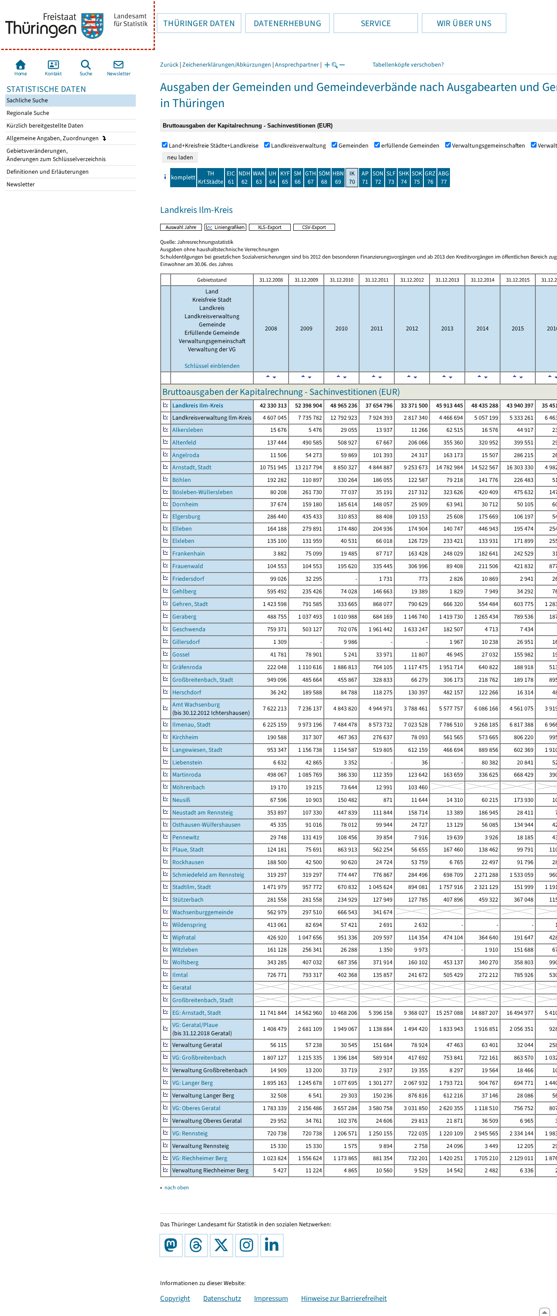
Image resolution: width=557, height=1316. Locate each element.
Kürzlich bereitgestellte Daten (44, 125)
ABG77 (443, 177)
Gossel (181, 654)
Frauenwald (187, 566)
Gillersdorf (186, 642)
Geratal (181, 987)
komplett (183, 177)
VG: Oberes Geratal (196, 1108)
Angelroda (185, 455)
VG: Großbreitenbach (199, 1057)
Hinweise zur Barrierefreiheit (344, 1298)
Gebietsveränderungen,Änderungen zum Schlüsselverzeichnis (55, 155)
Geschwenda (188, 629)
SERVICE (362, 23)
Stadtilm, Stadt (191, 887)
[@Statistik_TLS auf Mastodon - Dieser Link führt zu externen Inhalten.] (172, 1245)
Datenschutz (222, 1298)
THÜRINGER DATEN (196, 23)
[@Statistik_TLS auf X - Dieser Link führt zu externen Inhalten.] (223, 1245)
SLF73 (391, 177)
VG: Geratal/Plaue (195, 1025)
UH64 (272, 177)
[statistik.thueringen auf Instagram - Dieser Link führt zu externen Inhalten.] (248, 1245)
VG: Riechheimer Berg (199, 1158)
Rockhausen (188, 862)
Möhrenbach (188, 787)
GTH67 (310, 177)
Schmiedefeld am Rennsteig (208, 875)
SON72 (377, 177)
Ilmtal (180, 975)
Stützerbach (188, 899)
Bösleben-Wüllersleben (202, 492)
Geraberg (184, 617)
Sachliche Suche (26, 100)
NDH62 (244, 177)
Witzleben (185, 950)
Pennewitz (185, 837)
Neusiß (181, 800)
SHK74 (404, 177)
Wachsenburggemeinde (202, 912)
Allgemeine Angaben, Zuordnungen (53, 138)
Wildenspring (189, 925)
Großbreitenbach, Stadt (202, 680)
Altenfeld (184, 442)
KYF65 (285, 177)
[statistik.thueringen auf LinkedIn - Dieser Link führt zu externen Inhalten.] (273, 1245)
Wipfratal (184, 937)
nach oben (176, 1187)
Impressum (271, 1298)
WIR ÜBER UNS (456, 23)
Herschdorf (186, 692)
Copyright (175, 1298)
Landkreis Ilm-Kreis (197, 405)
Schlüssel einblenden (212, 366)
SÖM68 (324, 177)
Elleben (182, 529)
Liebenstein (187, 762)
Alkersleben (187, 430)
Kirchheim (185, 737)
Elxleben (183, 541)
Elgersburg (186, 516)
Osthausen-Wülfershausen (206, 825)
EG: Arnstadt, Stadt (196, 1013)
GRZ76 (430, 177)
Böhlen (181, 480)
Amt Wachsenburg (196, 704)
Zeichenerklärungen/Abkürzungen (226, 65)
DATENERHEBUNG (283, 23)
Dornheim (185, 504)
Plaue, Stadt (188, 849)
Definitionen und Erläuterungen (47, 172)
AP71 (365, 177)
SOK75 (417, 177)
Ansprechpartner (297, 65)
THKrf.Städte (210, 177)
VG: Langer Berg (192, 1083)
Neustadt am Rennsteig (202, 812)
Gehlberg (184, 591)
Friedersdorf (188, 579)
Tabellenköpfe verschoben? (408, 65)
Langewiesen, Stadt (197, 750)
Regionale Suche (27, 113)
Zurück (169, 65)
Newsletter (20, 184)
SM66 (297, 177)
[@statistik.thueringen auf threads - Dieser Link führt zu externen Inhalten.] (198, 1245)
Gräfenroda (187, 667)
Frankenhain (188, 553)
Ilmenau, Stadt (191, 724)
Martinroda (186, 775)
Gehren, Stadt (190, 604)
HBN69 (338, 177)
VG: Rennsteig (190, 1133)
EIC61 (231, 177)
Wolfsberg (185, 962)
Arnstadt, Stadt (191, 467)
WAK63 (259, 177)
